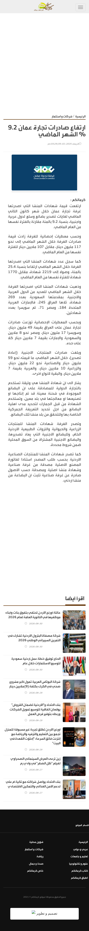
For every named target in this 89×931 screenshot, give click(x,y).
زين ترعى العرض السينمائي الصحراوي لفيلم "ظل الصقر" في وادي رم (35, 761)
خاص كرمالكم (35, 871)
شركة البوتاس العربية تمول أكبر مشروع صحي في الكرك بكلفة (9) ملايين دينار (34, 684)
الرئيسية (80, 116)
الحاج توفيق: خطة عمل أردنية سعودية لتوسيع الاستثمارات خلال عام (35, 661)
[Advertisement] (44, 60)
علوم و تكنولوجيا (78, 863)
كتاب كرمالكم (79, 871)
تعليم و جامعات (79, 856)
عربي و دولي (80, 849)
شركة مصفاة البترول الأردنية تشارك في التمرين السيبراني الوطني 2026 (34, 638)
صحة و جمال (36, 863)
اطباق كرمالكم (79, 878)
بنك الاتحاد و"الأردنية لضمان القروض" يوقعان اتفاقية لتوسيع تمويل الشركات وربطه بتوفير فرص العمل (35, 709)
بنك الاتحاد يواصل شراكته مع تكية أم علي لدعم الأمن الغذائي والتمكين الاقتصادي (33, 784)
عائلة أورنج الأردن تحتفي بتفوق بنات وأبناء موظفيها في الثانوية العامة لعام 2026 (32, 615)
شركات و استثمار (62, 116)
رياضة (40, 856)
